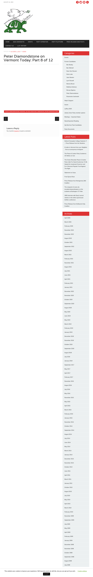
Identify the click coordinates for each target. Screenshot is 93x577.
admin (24, 51)
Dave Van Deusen (71, 71)
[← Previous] (6, 119)
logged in (16, 131)
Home (7, 42)
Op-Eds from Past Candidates (35, 111)
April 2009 (67, 532)
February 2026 (68, 226)
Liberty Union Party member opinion (74, 113)
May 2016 (67, 393)
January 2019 (68, 332)
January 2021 (68, 287)
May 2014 (67, 446)
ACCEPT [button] (46, 574)
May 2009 (67, 528)
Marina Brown (70, 83)
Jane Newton (70, 77)
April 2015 (67, 405)
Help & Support (68, 100)
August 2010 (68, 491)
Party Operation (42, 42)
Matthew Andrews (71, 87)
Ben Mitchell (69, 68)
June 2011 (67, 471)
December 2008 (69, 544)
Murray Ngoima (70, 90)
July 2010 (67, 495)
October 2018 (68, 344)
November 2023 (69, 234)
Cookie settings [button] (82, 571)
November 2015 (69, 397)
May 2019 (67, 320)
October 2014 (68, 426)
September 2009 (69, 520)
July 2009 (67, 524)
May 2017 (67, 369)
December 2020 (69, 291)
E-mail (84, 2)
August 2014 (68, 434)
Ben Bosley (69, 64)
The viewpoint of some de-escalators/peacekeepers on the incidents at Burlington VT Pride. (73, 189)
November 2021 (69, 263)
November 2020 (69, 295)
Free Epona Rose (69, 176)
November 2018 (69, 340)
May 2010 (67, 499)
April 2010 (67, 503)
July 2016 (67, 389)
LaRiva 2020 (68, 108)
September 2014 (69, 430)
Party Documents (69, 129)
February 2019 (68, 328)
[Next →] (57, 119)
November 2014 (69, 422)
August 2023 (68, 238)
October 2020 (68, 299)
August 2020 (68, 307)
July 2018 (67, 356)
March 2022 (67, 254)
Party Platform (57, 42)
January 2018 (68, 360)
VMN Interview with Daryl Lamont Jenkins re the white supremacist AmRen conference (74, 198)
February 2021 (68, 283)
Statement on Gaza (70, 172)
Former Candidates (70, 61)
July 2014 (67, 438)
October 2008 (68, 552)
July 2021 (67, 271)
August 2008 (68, 561)
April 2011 (67, 475)
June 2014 (67, 442)
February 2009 (68, 536)
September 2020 (69, 303)
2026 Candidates (18, 42)
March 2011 (67, 479)
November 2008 (69, 548)
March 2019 (67, 324)
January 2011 (68, 483)
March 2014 (67, 450)
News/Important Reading (17, 111)
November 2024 (69, 230)
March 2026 (67, 222)
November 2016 (69, 381)
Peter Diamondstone (51, 111)
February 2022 (68, 258)
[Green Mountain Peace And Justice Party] (18, 36)
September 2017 (69, 365)
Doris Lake (69, 74)
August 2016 (68, 385)
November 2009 (69, 516)
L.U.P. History (21, 46)
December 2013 (69, 458)
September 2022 (69, 246)
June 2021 (67, 275)
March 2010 (67, 507)
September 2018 (69, 348)
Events (30, 42)
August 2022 (68, 250)
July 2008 (67, 565)
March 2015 (67, 409)
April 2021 (67, 279)
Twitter (80, 2)
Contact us (10, 46)
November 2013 (69, 463)
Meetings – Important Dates (72, 117)
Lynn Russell (70, 80)
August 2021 (68, 267)
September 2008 (69, 556)
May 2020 (67, 312)
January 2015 (68, 418)
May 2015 (67, 401)
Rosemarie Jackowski (72, 96)
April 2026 (67, 218)
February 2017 (68, 377)
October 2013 (68, 467)
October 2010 (68, 487)
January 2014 (68, 454)
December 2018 (69, 336)
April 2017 (67, 373)
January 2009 (68, 540)
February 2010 (68, 512)
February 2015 (68, 414)
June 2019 (67, 316)
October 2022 (68, 242)
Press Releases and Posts (75, 42)
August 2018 (68, 352)
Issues (7, 111)
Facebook (77, 2)
